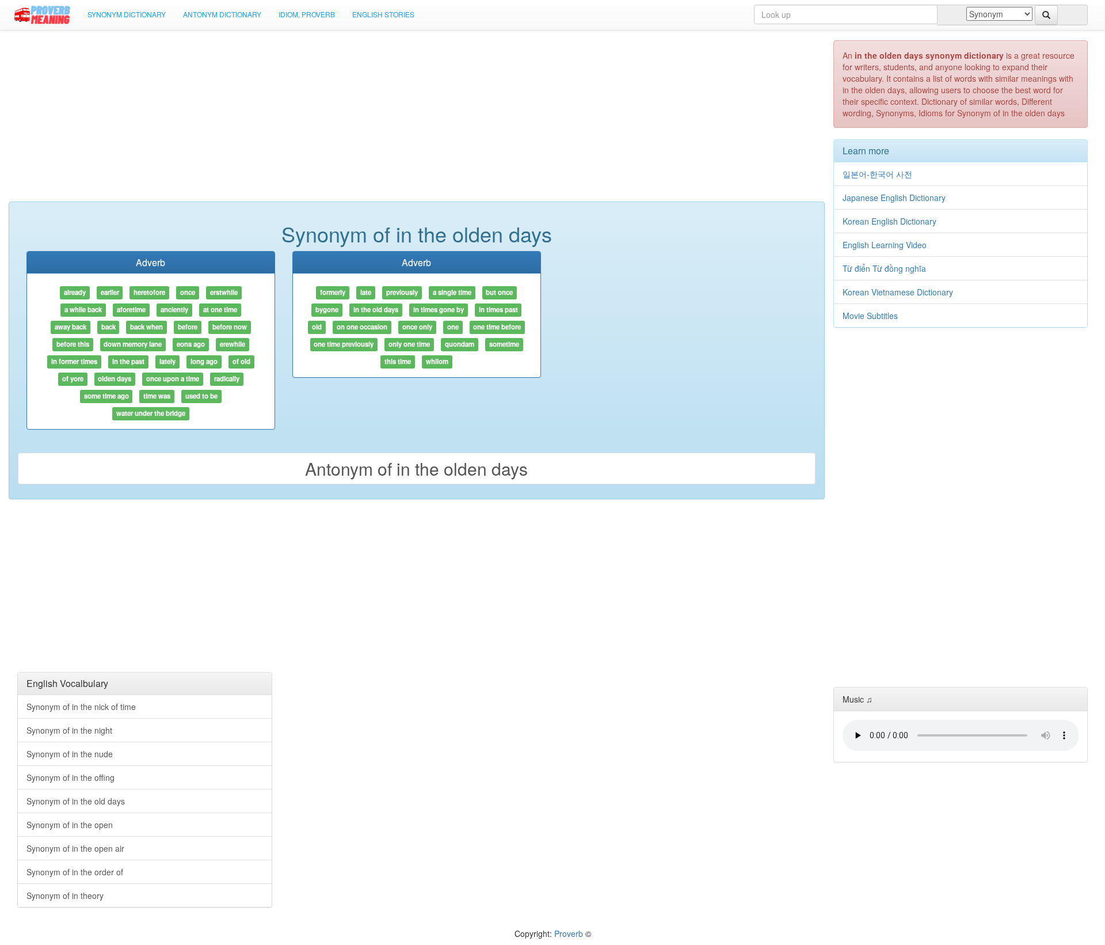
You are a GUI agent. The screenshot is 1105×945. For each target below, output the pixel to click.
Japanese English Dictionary (894, 197)
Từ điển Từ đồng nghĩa (884, 268)
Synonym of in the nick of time (81, 706)
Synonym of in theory (65, 895)
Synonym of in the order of (74, 872)
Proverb (568, 933)
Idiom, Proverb (307, 14)
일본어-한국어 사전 (877, 174)
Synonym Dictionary (126, 14)
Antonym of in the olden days (416, 468)
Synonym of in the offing (70, 777)
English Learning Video (885, 245)
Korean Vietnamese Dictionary (898, 292)
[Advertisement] (416, 121)
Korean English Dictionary (889, 221)
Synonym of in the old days (75, 801)
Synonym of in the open (69, 824)
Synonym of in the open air (75, 848)
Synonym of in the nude (69, 754)
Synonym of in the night (69, 730)
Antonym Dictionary (222, 14)
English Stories (383, 14)
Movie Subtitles (870, 315)
